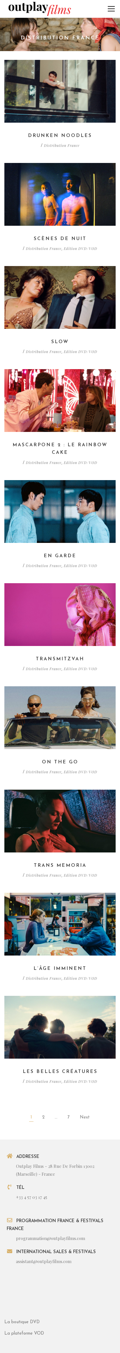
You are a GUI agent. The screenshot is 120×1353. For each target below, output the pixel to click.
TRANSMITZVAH (60, 659)
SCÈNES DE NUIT (60, 239)
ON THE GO (60, 762)
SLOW (60, 342)
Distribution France (62, 145)
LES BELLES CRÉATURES (60, 1071)
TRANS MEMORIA (60, 865)
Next (85, 1117)
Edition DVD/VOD (80, 248)
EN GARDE (60, 556)
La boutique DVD (22, 1322)
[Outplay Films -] (39, 8)
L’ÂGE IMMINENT (60, 968)
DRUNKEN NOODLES (60, 135)
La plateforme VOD (24, 1333)
